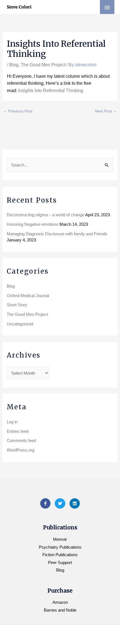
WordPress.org (20, 450)
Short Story (17, 304)
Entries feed (17, 431)
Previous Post (17, 111)
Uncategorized (20, 323)
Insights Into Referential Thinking (50, 90)
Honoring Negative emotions (32, 224)
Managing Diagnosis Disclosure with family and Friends (57, 233)
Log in (12, 421)
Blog (13, 64)
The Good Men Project (43, 64)
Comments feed (21, 440)
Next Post (106, 111)
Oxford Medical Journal (28, 295)
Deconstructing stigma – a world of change (45, 214)
